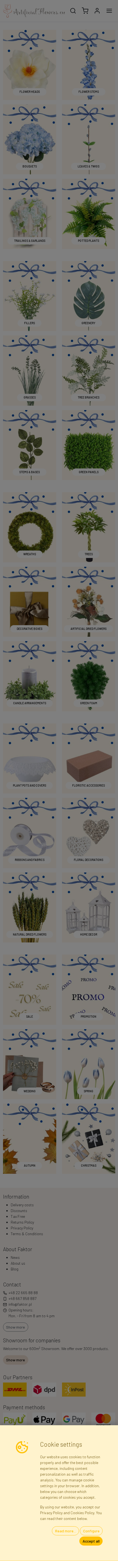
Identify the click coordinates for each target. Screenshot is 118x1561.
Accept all (91, 1541)
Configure (91, 1531)
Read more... (65, 1531)
